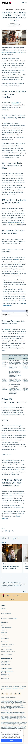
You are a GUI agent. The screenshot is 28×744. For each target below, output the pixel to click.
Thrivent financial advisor (9, 496)
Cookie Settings (4, 686)
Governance (16, 686)
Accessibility (8, 688)
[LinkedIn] (6, 531)
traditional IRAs (9, 329)
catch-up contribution (15, 222)
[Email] (9, 531)
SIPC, (2, 706)
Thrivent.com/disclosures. (6, 710)
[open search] (23, 2)
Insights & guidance (9, 9)
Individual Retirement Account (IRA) (13, 52)
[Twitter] (2, 531)
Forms (10, 686)
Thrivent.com (22, 717)
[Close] (21, 731)
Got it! (11, 740)
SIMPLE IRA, (10, 460)
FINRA (22, 705)
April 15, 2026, (15, 103)
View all (4, 542)
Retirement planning (20, 9)
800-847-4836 (5, 678)
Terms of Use (15, 688)
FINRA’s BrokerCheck (5, 718)
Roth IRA (17, 259)
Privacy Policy (4, 736)
